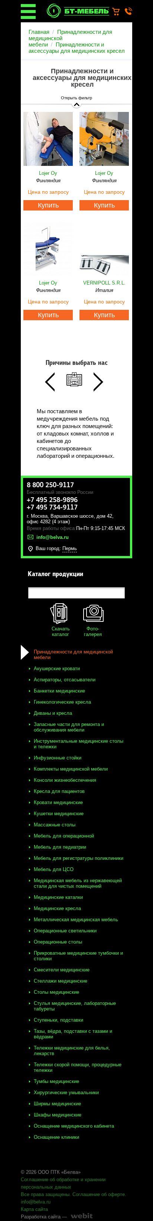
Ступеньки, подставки (58, 1020)
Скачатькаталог (61, 631)
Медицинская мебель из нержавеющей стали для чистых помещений (78, 883)
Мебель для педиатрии (60, 847)
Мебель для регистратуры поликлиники (78, 858)
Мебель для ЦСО (54, 869)
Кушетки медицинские (59, 813)
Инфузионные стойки (57, 758)
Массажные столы (54, 825)
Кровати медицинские (58, 802)
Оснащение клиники (56, 1137)
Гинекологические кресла (62, 702)
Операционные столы (58, 942)
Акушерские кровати (57, 668)
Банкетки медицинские (59, 691)
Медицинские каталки (58, 897)
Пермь (69, 548)
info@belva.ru (36, 1202)
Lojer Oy (48, 173)
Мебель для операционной (64, 836)
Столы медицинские (56, 992)
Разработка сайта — (44, 1217)
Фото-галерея (93, 631)
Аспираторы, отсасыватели (64, 679)
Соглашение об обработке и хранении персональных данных (63, 1183)
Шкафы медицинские (57, 1115)
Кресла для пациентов (59, 791)
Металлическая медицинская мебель (76, 919)
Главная (39, 32)
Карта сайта (34, 1209)
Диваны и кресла (53, 713)
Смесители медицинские (61, 970)
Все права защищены (45, 1194)
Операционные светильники (65, 931)
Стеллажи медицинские (60, 981)
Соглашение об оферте (98, 1194)
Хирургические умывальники (66, 1092)
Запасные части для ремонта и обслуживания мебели (69, 727)
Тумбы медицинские (56, 1081)
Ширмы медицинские (57, 1103)
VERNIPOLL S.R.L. (104, 283)
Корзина (119, 11)
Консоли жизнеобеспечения (65, 780)
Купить (48, 205)
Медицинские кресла (57, 908)
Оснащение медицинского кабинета (74, 1126)
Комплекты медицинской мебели (71, 769)
